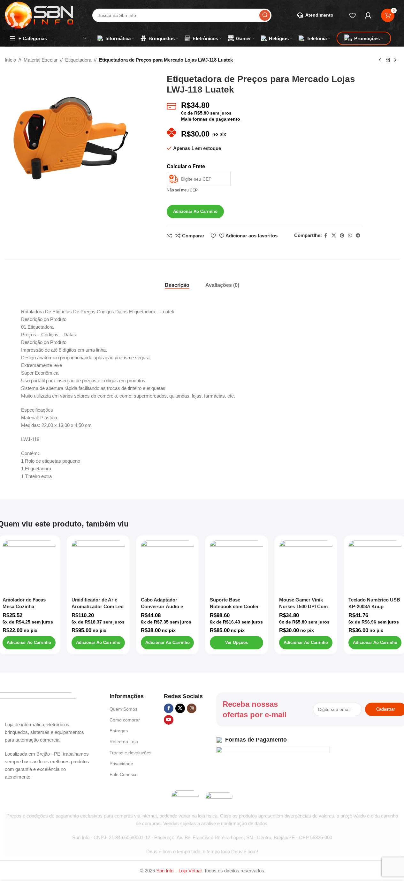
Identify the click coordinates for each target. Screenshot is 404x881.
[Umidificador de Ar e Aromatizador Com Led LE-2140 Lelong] (98, 567)
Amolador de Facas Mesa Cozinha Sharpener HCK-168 (25, 606)
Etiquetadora (78, 60)
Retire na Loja (124, 741)
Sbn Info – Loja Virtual (179, 870)
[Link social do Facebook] (326, 235)
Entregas (119, 730)
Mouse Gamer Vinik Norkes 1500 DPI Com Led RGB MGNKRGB (303, 606)
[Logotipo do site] (39, 14)
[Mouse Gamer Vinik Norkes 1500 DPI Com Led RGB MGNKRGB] (305, 567)
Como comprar (125, 719)
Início (10, 60)
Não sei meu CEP (182, 190)
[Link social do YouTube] (168, 720)
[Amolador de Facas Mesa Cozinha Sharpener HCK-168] (29, 567)
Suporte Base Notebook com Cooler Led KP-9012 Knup (234, 606)
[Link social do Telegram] (358, 235)
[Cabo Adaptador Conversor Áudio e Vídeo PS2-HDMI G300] (167, 567)
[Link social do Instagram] (191, 708)
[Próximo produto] (395, 60)
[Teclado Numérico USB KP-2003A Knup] (375, 567)
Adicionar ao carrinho (195, 211)
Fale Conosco (124, 774)
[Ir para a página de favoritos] (352, 15)
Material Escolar (40, 60)
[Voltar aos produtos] (388, 60)
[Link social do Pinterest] (342, 235)
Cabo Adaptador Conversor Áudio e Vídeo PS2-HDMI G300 (166, 606)
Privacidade (121, 763)
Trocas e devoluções (130, 752)
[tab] (177, 285)
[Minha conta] (368, 15)
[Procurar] (264, 15)
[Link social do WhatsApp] (350, 235)
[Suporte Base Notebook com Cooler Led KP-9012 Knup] (236, 567)
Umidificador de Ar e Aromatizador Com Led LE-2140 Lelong (98, 606)
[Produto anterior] (380, 60)
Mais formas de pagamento (210, 119)
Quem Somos (123, 709)
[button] (29, 642)
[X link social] (334, 235)
